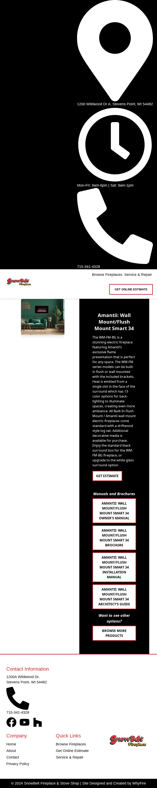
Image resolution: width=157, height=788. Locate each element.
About (11, 751)
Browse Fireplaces (107, 275)
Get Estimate (107, 476)
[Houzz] (38, 722)
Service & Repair (138, 275)
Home (11, 744)
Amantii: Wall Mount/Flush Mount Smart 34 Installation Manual (114, 567)
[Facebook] (11, 722)
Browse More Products (114, 633)
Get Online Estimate (72, 751)
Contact (12, 757)
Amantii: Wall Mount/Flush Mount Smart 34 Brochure (114, 537)
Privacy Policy (17, 764)
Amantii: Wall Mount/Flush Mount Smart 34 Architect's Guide (114, 596)
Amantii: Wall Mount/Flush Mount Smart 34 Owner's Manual (114, 510)
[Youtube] (24, 722)
